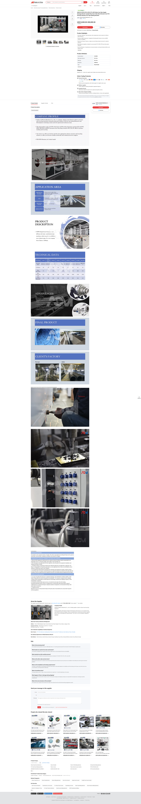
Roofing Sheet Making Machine (95, 764)
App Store (33, 793)
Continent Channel (83, 796)
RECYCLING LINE (73, 768)
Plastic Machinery (52, 7)
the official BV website (56, 603)
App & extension (96, 5)
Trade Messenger (48, 793)
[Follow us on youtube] (106, 793)
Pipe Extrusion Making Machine (61, 788)
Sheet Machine (66, 631)
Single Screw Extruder (75, 780)
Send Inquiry (85, 27)
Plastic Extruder (58, 7)
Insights (94, 796)
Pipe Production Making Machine (92, 785)
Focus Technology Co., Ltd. (63, 800)
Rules (109, 5)
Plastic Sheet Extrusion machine (75, 766)
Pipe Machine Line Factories (47, 785)
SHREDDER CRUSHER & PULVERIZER (37, 768)
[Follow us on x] (103, 793)
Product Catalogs (46, 762)
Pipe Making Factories (69, 785)
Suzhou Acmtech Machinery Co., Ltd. (86, 17)
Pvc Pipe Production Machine (49, 788)
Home (32, 7)
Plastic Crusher (53, 766)
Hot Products (48, 796)
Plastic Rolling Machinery (56, 780)
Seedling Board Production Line (50, 631)
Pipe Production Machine (36, 785)
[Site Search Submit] (85, 2)
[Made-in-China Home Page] (37, 2)
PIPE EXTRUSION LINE (94, 766)
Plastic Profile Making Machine (75, 764)
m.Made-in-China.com (73, 798)
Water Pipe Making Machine (80, 785)
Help (90, 5)
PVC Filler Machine (40, 631)
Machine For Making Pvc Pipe (37, 788)
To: (36, 695)
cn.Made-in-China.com (81, 798)
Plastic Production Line (36, 780)
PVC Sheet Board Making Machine (36, 766)
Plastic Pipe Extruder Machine (36, 764)
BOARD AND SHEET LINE (55, 768)
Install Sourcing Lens (58, 793)
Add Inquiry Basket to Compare (53, 46)
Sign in (109, 2)
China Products (53, 796)
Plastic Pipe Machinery (46, 780)
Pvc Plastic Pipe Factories (58, 785)
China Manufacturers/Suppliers (61, 796)
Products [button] (48, 2)
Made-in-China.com (66, 798)
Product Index (89, 796)
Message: (35, 698)
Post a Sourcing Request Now (61, 707)
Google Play (40, 793)
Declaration (82, 800)
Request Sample (95, 30)
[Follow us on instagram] (104, 793)
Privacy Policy (87, 800)
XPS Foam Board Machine (94, 768)
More (32, 790)
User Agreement (76, 800)
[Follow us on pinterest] (108, 793)
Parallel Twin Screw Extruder (86, 780)
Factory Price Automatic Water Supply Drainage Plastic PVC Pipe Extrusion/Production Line (85, 731)
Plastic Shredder (72, 631)
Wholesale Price (77, 796)
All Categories (34, 5)
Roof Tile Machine (59, 631)
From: (36, 692)
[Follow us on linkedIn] (109, 793)
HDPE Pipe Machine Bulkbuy (74, 788)
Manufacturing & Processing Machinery (41, 7)
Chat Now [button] (103, 27)
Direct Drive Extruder (66, 780)
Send (39, 707)
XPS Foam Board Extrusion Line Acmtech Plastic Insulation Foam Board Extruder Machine (38, 753)
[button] (82, 2)
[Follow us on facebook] (101, 793)
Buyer (85, 5)
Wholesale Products (70, 796)
